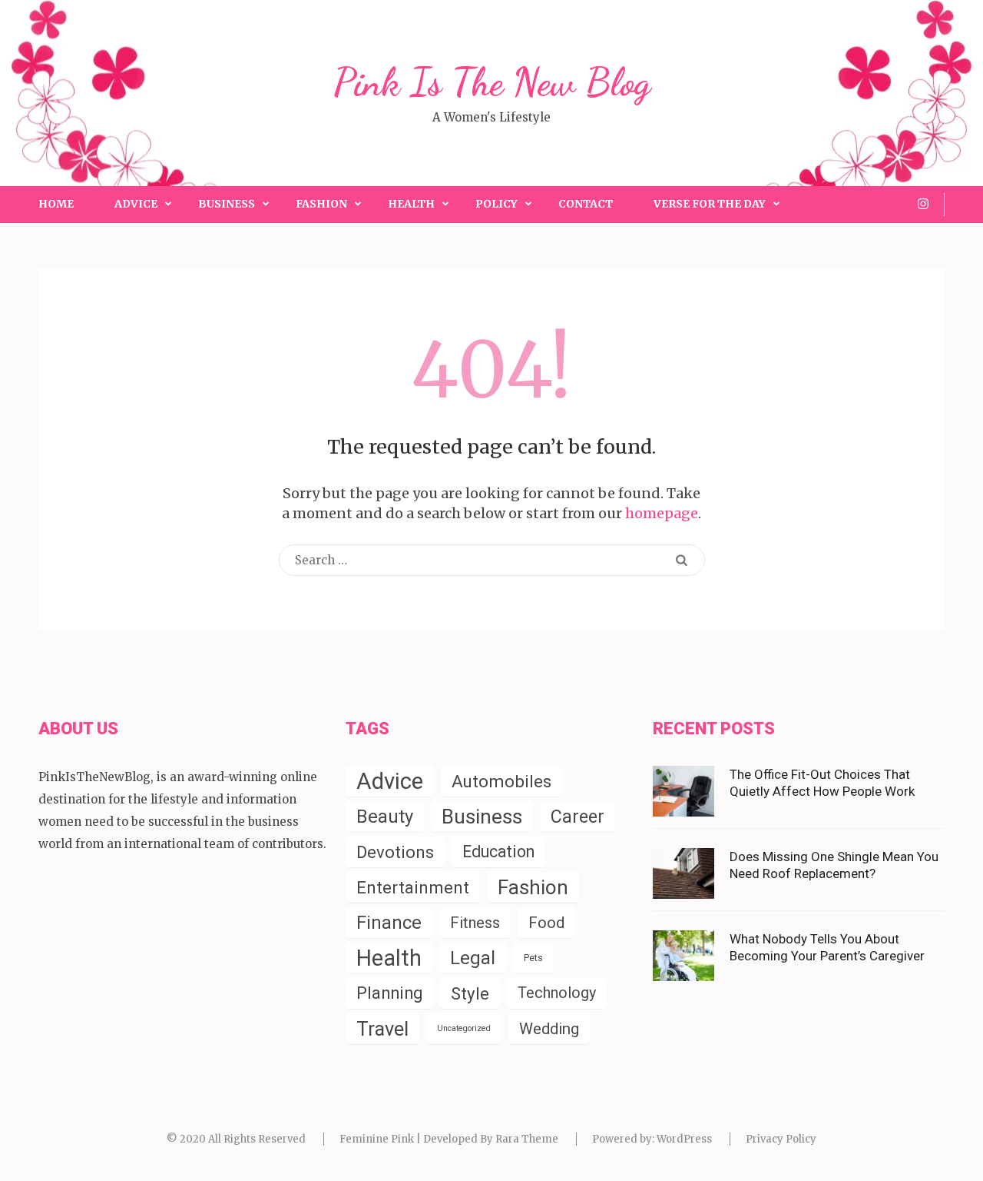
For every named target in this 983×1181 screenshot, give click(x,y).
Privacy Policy (781, 1139)
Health (411, 204)
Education (498, 851)
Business (226, 204)
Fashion (321, 204)
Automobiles (501, 781)
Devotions (395, 852)
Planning (389, 993)
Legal (472, 958)
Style (470, 993)
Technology (557, 993)
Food (546, 922)
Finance (389, 922)
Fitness (475, 922)
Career (577, 816)
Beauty (384, 816)
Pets (533, 957)
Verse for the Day (710, 204)
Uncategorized (464, 1028)
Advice (135, 204)
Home (56, 204)
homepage (661, 513)
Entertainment (412, 887)
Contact (585, 204)
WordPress (684, 1139)
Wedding (549, 1029)
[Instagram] (923, 203)
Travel (382, 1028)
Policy (496, 204)
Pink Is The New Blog (491, 82)
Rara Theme (526, 1139)
